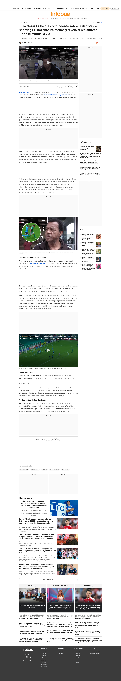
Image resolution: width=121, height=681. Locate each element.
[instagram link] (30, 657)
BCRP (78, 18)
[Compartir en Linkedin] (68, 86)
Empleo (61, 653)
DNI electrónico (66, 18)
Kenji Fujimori (73, 18)
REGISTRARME (105, 8)
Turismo (91, 8)
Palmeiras (44, 469)
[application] (48, 62)
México (49, 8)
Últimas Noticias (75, 8)
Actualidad (97, 8)
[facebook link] (24, 657)
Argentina (23, 8)
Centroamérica (60, 8)
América (44, 651)
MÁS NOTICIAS (48, 580)
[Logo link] (60, 13)
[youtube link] (24, 660)
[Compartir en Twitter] (65, 86)
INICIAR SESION (115, 8)
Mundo (67, 8)
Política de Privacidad (95, 653)
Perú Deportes (83, 8)
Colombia (38, 8)
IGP (44, 18)
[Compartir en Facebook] (62, 86)
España (44, 8)
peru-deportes (65, 469)
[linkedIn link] (30, 660)
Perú (54, 8)
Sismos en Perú (58, 18)
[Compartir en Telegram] (71, 86)
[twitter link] (27, 657)
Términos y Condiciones (95, 651)
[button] (2, 8)
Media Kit (78, 662)
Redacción (61, 651)
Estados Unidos (31, 8)
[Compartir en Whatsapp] (58, 86)
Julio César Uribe (24, 469)
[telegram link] (27, 660)
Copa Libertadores (54, 469)
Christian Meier (83, 18)
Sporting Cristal (35, 469)
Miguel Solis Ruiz (28, 43)
